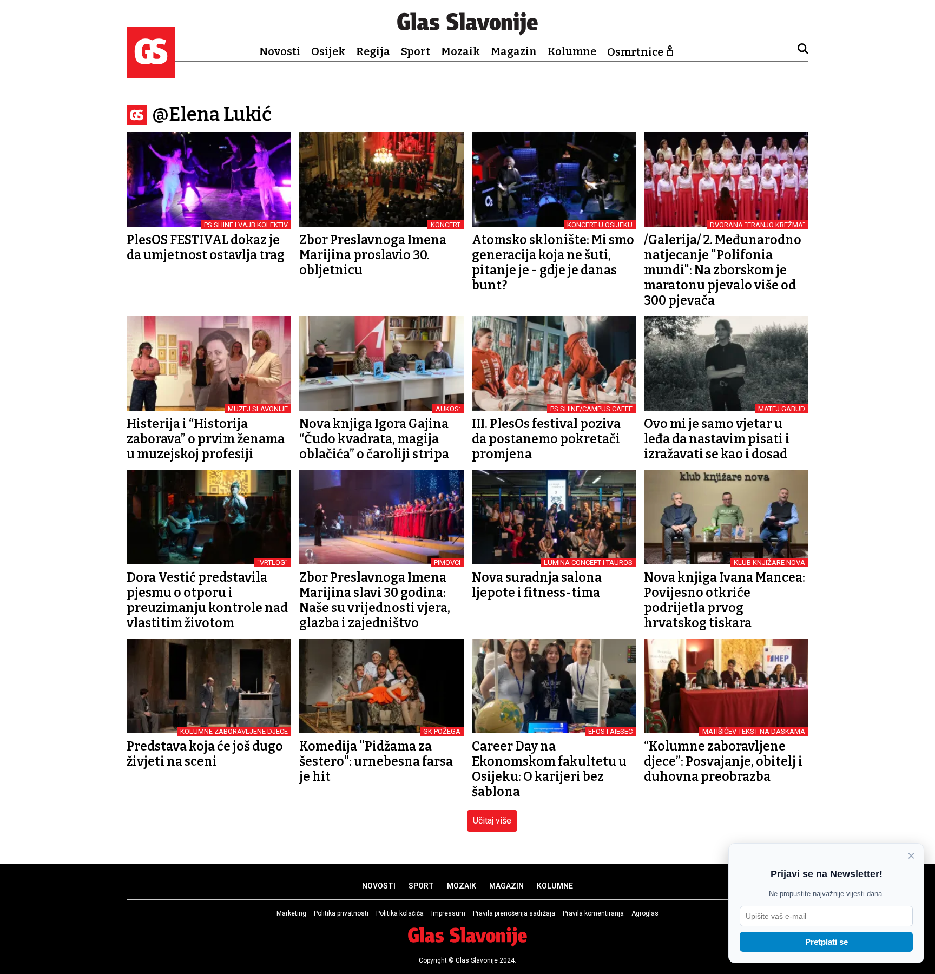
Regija (373, 51)
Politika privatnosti (341, 913)
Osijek (328, 51)
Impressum (448, 913)
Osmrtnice (635, 51)
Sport (415, 51)
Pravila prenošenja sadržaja (514, 913)
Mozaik (460, 51)
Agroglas (645, 913)
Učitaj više (492, 820)
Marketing (291, 913)
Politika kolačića (400, 913)
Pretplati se (826, 941)
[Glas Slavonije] (151, 72)
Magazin (514, 51)
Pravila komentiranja (593, 913)
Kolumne (572, 51)
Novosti (279, 51)
